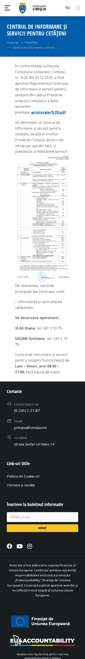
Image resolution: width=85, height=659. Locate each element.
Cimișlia (39, 9)
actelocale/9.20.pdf (48, 112)
